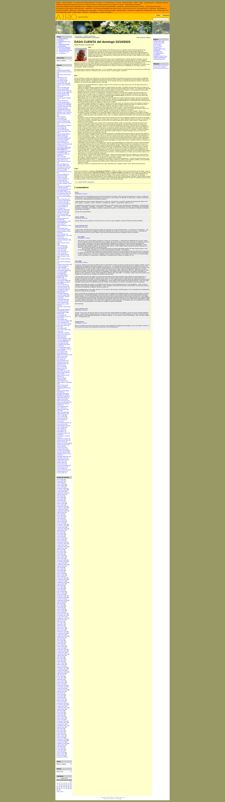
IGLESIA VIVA (158, 51)
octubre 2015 (61, 652)
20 (66, 786)
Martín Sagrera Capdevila (64, 382)
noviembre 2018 (61, 597)
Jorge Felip (60, 267)
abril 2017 (60, 625)
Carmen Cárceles (62, 129)
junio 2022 (60, 533)
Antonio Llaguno (61, 93)
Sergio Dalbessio (62, 459)
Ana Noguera (61, 79)
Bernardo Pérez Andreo (63, 113)
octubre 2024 (61, 491)
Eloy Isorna (60, 170)
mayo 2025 (60, 481)
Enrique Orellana (62, 174)
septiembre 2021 (62, 546)
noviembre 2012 (61, 704)
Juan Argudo (60, 315)
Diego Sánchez (61, 159)
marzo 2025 (60, 484)
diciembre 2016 (61, 631)
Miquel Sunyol (61, 399)
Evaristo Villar (61, 180)
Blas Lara (60, 116)
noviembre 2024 (61, 490)
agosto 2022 (60, 530)
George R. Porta (61, 212)
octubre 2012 (61, 706)
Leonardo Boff (61, 341)
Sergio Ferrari (61, 461)
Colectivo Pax (61, 145)
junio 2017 (60, 622)
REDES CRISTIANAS (160, 57)
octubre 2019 (61, 581)
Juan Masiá (60, 328)
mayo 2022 (60, 534)
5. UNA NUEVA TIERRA (63, 48)
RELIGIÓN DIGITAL (159, 59)
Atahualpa (119, 798)
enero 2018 (60, 612)
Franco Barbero (61, 205)
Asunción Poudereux (63, 106)
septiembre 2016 (62, 636)
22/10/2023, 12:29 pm (81, 262)
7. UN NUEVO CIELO (63, 51)
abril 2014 (60, 679)
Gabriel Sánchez (62, 211)
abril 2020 (60, 572)
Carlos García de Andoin (64, 122)
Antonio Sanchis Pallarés (64, 98)
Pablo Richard (61, 419)
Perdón (158, 68)
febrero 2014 (61, 682)
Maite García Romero (63, 354)
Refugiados (91, 182)
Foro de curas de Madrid (64, 196)
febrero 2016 (61, 646)
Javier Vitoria (61, 253)
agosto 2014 (60, 673)
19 (64, 786)
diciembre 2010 (61, 739)
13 (66, 785)
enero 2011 (60, 737)
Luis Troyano (61, 351)
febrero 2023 (61, 521)
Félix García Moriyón (63, 189)
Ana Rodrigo (60, 82)
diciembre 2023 (61, 506)
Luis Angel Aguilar (62, 347)
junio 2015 (60, 658)
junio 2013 (60, 694)
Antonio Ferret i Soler (63, 90)
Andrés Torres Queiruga (64, 85)
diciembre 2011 (61, 721)
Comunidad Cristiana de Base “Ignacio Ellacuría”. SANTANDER (64, 148)
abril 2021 (60, 554)
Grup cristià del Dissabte (64, 215)
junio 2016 (60, 640)
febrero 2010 (61, 754)
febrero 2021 (61, 557)
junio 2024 (60, 497)
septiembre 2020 (62, 564)
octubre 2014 (61, 670)
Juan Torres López (62, 329)
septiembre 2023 (62, 511)
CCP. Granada (158, 46)
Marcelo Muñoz (61, 360)
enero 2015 (60, 666)
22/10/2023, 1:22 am (81, 323)
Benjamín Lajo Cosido (63, 112)
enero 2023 (60, 522)
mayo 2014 (60, 678)
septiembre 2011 (62, 725)
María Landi (60, 366)
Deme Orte (60, 156)
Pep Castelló (60, 428)
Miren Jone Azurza (62, 400)
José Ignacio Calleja (62, 280)
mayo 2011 (60, 731)
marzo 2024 (60, 502)
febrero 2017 (61, 628)
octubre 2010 (61, 742)
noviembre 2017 (61, 615)
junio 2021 (60, 551)
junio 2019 (60, 587)
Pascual (59, 421)
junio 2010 (60, 748)
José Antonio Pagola (63, 270)
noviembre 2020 (61, 561)
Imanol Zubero (61, 238)
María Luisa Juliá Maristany (62, 368)
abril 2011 (60, 733)
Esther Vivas (60, 177)
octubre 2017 (61, 616)
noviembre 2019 (61, 579)
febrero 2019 (61, 593)
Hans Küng (60, 224)
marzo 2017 (60, 627)
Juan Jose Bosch (62, 322)
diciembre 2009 (61, 757)
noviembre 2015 (61, 651)
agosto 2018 (60, 602)
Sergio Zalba (60, 462)
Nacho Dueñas (61, 406)
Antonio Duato (61, 89)
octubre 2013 (61, 688)
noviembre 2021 (61, 543)
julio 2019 (60, 585)
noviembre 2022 (61, 525)
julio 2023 (60, 514)
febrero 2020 (61, 575)
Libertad (154, 68)
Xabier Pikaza (61, 471)
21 (68, 786)
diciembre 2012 (61, 703)
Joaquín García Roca (63, 264)
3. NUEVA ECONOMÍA (63, 44)
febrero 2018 (61, 610)
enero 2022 (60, 540)
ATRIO (111, 797)
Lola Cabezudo (61, 343)
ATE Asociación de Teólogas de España (63, 108)
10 (59, 785)
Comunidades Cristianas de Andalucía (64, 152)
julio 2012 (60, 710)
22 (70, 786)
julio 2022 (60, 531)
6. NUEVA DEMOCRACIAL (64, 50)
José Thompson (61, 302)
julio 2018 (60, 603)
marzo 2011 (60, 734)
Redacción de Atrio (62, 443)
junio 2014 (60, 676)
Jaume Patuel (61, 247)
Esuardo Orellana (62, 178)
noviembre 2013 (61, 687)
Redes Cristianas (62, 444)
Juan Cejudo (60, 319)
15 (70, 785)
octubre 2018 (61, 599)
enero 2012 (60, 719)
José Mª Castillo (61, 295)
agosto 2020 (60, 566)
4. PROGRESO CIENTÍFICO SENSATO (63, 46)
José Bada (60, 273)
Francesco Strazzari (62, 200)
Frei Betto (60, 208)
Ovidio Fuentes (61, 418)
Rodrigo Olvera (61, 449)
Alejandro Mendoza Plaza (64, 71)
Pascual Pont (61, 424)
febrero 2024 (61, 503)
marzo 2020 (60, 573)
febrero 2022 (61, 539)
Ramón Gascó (61, 441)
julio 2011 (60, 728)
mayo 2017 (60, 624)
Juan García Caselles (63, 321)
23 (57, 788)
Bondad (158, 65)
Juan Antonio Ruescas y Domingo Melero (64, 310)
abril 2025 (60, 482)
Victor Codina (61, 468)
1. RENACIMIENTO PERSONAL (62, 39)
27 (66, 788)
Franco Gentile (61, 206)
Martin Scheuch (61, 385)
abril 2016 (60, 643)
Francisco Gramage (62, 203)
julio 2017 (60, 621)
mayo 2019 (60, 588)
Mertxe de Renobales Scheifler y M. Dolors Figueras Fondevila (63, 395)
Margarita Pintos (61, 363)
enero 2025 (60, 487)
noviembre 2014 (61, 669)
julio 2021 (60, 549)
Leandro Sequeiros (62, 338)
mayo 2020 (60, 570)
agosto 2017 (60, 619)
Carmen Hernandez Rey (64, 131)
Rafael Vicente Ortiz (62, 440)
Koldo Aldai (60, 337)
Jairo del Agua (61, 245)
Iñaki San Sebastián (62, 240)
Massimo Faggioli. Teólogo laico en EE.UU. (64, 387)
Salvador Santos (61, 452)
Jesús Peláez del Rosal (63, 259)
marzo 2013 (60, 698)
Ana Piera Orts (61, 80)
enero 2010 (60, 755)
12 (64, 785)
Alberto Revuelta (62, 70)
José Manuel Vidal (62, 289)
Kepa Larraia (61, 335)
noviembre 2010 (61, 740)
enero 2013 (60, 701)
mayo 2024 (60, 499)
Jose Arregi (60, 272)
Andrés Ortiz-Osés (62, 83)
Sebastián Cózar (62, 458)
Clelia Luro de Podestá (63, 144)
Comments (166, 15)
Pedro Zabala (61, 427)
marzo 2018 (60, 609)
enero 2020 (60, 576)
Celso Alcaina (61, 141)
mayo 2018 (60, 606)
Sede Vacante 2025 (164, 68)
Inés (58, 241)
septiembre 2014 (62, 672)
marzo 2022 (60, 537)
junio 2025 (60, 479)
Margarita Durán (61, 362)
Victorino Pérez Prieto (63, 470)
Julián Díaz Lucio (62, 332)
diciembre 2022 (61, 524)
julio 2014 (60, 675)
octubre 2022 (61, 527)
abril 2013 (60, 697)
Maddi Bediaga (61, 353)
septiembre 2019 (62, 582)
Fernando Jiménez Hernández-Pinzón (62, 191)
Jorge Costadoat (62, 266)
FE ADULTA (157, 47)
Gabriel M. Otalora (62, 209)
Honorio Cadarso (62, 229)
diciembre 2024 (61, 488)
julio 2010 (60, 746)
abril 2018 (60, 607)
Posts (158, 15)
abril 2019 (60, 590)
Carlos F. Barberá (62, 121)
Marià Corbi (60, 365)
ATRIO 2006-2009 (159, 43)
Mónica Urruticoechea (63, 402)
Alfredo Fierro (61, 77)
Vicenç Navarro (61, 467)
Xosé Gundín (61, 472)
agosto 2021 (60, 548)
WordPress (112, 798)
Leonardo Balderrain (63, 340)
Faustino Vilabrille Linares (64, 183)
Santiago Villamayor (62, 456)
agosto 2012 (60, 709)
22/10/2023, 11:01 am (81, 310)
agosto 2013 (60, 691)
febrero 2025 (61, 485)
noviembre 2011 (61, 722)
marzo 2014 (60, 681)
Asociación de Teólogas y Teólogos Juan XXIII (64, 104)
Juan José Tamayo (62, 324)
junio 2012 (60, 712)
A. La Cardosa (61, 53)
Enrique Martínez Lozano (64, 171)
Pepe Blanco (60, 431)
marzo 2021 (60, 555)
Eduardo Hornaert (62, 168)
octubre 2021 (61, 545)
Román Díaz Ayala (62, 450)
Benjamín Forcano (62, 110)
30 (57, 790)
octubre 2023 (61, 509)
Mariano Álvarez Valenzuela (61, 378)
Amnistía (155, 65)
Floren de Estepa (62, 195)
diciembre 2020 (61, 560)
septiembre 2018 (62, 600)
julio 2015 (60, 657)
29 (70, 788)
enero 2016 (60, 648)
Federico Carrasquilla (63, 186)
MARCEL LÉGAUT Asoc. (161, 56)
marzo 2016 (60, 645)
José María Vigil (61, 293)
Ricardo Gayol (61, 447)
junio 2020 (60, 569)
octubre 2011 (61, 724)
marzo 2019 (60, 591)
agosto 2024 (60, 494)
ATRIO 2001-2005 (159, 41)
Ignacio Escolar (61, 234)
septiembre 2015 (62, 654)
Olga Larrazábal (61, 412)
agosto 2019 (60, 584)
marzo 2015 (60, 663)
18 (61, 786)
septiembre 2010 (62, 743)
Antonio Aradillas (62, 87)
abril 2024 (60, 500)
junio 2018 (60, 605)
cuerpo (159, 67)
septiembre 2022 (62, 528)
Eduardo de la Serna (63, 167)
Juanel (59, 331)
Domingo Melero (62, 165)
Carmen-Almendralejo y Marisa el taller (63, 134)
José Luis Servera (62, 286)
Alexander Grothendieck (64, 74)
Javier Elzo (60, 250)
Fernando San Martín (63, 193)
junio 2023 (60, 515)
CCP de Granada (62, 139)
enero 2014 (60, 684)
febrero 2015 (61, 664)
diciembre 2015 (61, 649)
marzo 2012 (60, 716)
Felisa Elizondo (61, 187)
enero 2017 (60, 630)
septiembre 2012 (62, 707)
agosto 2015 (60, 655)
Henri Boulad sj (61, 228)
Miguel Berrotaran (62, 397)
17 (59, 786)
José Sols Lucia (61, 301)
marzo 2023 (60, 520)
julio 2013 (60, 692)
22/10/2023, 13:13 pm (81, 227)
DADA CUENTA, (83, 182)
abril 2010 (60, 751)
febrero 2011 (60, 736)
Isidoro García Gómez (63, 243)
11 (61, 785)
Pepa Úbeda (60, 430)
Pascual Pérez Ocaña (63, 422)
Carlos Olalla (60, 128)
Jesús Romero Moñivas (63, 261)
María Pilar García (62, 371)
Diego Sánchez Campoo (64, 161)
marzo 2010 (60, 752)
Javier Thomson (61, 251)
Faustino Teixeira (62, 181)
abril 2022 (60, 536)
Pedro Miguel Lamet (63, 425)
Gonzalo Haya (61, 214)
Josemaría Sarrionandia (64, 306)
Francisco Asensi (62, 202)
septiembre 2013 (62, 690)
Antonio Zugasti (61, 102)
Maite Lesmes (61, 356)
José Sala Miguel (62, 299)
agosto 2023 (60, 512)
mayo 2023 (60, 517)
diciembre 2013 (61, 685)
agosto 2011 (60, 727)
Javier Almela (61, 248)
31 (59, 790)
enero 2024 (60, 505)
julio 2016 (60, 639)
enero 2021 (60, 558)
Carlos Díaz (60, 119)
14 (68, 785)
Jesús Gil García (62, 254)
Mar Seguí (60, 359)
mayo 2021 (60, 552)
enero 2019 (60, 594)
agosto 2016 (60, 637)
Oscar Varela (61, 416)
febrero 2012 (61, 718)
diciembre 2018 (61, 596)
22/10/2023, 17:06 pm (84, 238)
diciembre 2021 (61, 542)
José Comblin (61, 279)
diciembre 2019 (61, 578)
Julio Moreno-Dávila (62, 334)
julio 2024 (60, 496)
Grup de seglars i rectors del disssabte (64, 222)
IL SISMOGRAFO (159, 53)
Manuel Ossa (61, 357)
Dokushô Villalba (62, 164)
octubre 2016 (61, 634)
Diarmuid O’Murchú (62, 158)
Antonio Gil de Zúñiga (63, 92)
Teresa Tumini (61, 464)
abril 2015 (60, 661)
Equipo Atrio (60, 175)
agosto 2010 (60, 745)
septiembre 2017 (62, 618)
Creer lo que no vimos (143, 37)
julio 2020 (60, 567)
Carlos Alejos (61, 118)
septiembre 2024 (62, 493)
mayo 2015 (60, 660)
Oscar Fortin (60, 415)
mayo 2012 (60, 713)
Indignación (163, 67)
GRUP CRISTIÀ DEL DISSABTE (159, 49)
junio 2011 (60, 730)
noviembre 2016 (61, 633)
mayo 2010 (60, 749)
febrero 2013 (61, 700)
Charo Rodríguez (62, 142)
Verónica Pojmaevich (63, 465)
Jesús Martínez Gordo (63, 256)
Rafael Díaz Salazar (62, 438)
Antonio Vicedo (61, 100)
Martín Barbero (61, 380)
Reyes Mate (60, 446)
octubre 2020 (61, 563)
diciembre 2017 (61, 613)
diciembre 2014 (61, 667)
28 (68, 788)
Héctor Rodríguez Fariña (64, 225)
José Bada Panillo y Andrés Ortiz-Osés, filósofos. (62, 276)
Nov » (62, 791)
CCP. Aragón (157, 44)
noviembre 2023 (61, 508)
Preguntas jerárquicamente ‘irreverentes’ (87, 37)
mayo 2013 (60, 695)
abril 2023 (60, 518)
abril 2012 (60, 715)
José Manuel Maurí (62, 288)
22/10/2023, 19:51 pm (81, 218)
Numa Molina (61, 408)
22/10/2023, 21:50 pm (81, 193)
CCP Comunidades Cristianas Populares (63, 137)
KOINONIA (157, 54)
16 (57, 786)
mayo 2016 (60, 642)
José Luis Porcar (62, 285)
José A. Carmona (62, 269)
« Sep (58, 791)
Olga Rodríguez (61, 413)
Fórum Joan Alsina (62, 199)
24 (59, 788)
